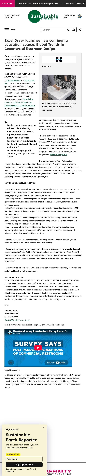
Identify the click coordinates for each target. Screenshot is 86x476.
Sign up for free (24, 464)
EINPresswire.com (13, 80)
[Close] (44, 427)
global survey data (58, 155)
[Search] (68, 29)
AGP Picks (7, 3)
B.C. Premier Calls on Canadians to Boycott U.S (34, 3)
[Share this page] (80, 29)
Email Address (13, 454)
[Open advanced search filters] (73, 29)
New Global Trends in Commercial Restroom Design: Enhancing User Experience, (19, 102)
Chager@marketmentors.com (17, 320)
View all (80, 3)
